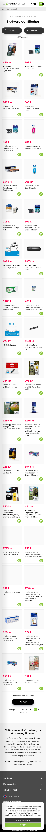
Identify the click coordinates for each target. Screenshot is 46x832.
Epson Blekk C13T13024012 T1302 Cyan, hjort (11, 69)
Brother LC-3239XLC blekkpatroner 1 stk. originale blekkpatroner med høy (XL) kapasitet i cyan (32, 430)
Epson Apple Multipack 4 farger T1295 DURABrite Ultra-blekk (12, 427)
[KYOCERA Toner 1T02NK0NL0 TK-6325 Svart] (34, 328)
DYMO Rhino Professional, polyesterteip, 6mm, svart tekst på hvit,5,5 (11, 514)
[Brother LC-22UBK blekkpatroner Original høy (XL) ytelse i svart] (34, 288)
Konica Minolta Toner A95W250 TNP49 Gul (11, 553)
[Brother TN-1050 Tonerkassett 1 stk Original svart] (12, 619)
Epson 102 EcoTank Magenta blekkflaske (33, 147)
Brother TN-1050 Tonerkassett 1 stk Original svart (10, 638)
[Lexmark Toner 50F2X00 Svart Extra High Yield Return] (12, 288)
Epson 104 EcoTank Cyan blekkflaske (32, 187)
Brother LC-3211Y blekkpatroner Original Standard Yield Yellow (33, 554)
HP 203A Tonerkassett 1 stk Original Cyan (11, 266)
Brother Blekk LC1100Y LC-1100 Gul (12, 472)
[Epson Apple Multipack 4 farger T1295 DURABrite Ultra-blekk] (12, 408)
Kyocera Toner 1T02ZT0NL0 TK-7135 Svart (33, 267)
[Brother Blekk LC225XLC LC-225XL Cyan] (34, 89)
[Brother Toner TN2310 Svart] (12, 575)
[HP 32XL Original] (12, 328)
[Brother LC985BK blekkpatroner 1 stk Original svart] (12, 129)
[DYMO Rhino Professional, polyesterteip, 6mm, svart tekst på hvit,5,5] (12, 494)
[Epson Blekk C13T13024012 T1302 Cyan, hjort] (12, 50)
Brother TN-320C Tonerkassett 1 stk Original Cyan (10, 682)
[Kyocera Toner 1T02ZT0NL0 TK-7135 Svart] (34, 249)
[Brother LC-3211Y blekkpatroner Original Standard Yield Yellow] (34, 536)
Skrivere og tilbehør (29, 16)
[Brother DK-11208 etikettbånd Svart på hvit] (12, 209)
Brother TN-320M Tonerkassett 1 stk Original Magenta (32, 473)
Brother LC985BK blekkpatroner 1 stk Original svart (10, 148)
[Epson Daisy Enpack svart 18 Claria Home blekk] (34, 368)
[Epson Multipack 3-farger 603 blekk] (34, 663)
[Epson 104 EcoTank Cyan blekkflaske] (34, 169)
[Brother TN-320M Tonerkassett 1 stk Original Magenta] (34, 454)
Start (11, 16)
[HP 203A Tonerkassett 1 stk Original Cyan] (12, 249)
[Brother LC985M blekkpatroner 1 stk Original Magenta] (34, 209)
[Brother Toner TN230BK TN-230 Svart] (12, 89)
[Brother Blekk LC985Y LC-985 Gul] (34, 50)
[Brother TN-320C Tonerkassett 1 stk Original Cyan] (12, 663)
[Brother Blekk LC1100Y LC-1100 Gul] (12, 454)
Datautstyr (18, 16)
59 (27, 710)
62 (39, 710)
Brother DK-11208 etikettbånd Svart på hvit (11, 228)
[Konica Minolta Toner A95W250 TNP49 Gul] (12, 536)
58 (23, 710)
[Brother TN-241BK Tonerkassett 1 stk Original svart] (12, 169)
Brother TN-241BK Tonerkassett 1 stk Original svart (10, 188)
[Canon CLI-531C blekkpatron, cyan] (12, 368)
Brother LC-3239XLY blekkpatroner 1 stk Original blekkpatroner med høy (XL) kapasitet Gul (33, 596)
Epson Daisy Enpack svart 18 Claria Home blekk (33, 387)
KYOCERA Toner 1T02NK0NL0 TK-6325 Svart (33, 347)
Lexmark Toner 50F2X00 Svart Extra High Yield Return (11, 307)
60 (31, 710)
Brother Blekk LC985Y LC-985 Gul (33, 68)
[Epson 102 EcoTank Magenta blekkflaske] (34, 129)
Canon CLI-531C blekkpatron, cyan (10, 386)
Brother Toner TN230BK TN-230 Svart (12, 107)
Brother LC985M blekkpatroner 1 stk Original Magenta (32, 228)
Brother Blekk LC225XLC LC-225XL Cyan (33, 108)
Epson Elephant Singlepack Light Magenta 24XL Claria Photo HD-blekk (33, 514)
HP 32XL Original (9, 345)
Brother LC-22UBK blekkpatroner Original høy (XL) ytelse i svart (33, 307)
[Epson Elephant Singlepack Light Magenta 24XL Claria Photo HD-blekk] (34, 494)
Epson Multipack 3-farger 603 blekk (32, 681)
